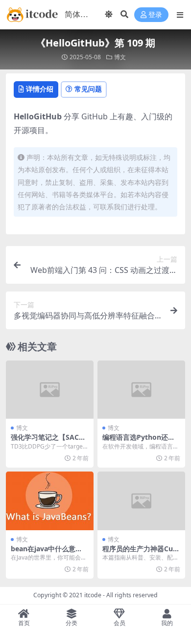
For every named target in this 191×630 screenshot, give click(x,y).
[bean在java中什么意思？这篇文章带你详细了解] (50, 501)
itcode (92, 595)
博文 (120, 57)
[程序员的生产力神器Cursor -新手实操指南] (141, 501)
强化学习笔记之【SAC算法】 (48, 441)
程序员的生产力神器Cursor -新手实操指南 (140, 553)
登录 (155, 15)
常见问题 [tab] (88, 88)
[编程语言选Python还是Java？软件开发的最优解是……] (141, 389)
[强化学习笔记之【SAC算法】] (50, 389)
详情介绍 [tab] (39, 88)
